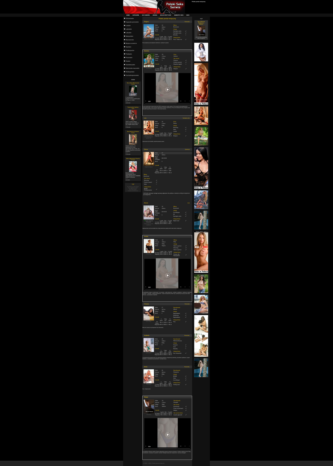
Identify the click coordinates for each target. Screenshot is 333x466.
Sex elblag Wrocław (133, 188)
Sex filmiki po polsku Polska (133, 186)
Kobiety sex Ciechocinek (133, 190)
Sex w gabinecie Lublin (133, 187)
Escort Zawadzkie (132, 189)
